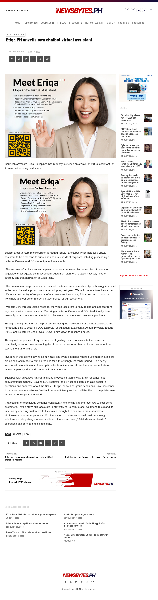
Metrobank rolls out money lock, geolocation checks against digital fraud (130, 255)
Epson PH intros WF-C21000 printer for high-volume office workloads (130, 195)
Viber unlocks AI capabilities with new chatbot (27, 523)
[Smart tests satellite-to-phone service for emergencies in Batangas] (148, 238)
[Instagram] (133, 10)
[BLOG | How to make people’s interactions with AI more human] (148, 224)
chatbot (17, 434)
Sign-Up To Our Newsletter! (134, 275)
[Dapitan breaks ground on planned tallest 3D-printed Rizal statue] (148, 210)
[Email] (33, 59)
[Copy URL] (47, 59)
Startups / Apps (15, 35)
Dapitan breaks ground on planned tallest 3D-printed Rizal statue (131, 210)
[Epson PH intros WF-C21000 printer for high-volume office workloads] (148, 194)
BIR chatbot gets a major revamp (79, 514)
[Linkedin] (139, 10)
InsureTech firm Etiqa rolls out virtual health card (29, 532)
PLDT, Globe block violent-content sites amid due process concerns (131, 132)
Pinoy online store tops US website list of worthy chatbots (86, 536)
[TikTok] (82, 582)
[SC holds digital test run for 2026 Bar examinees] (148, 118)
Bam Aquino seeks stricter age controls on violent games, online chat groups (130, 179)
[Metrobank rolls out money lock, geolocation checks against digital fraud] (148, 254)
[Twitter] (144, 10)
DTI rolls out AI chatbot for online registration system (31, 514)
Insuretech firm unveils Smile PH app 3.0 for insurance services (84, 524)
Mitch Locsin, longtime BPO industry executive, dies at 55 (131, 164)
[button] (151, 10)
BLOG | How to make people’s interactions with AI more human (131, 223)
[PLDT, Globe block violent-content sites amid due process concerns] (148, 131)
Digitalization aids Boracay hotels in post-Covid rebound (90, 457)
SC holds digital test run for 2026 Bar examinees (130, 117)
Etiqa (26, 434)
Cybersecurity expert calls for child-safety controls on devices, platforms (130, 149)
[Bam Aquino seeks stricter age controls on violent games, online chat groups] (148, 178)
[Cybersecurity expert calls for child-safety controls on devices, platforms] (148, 148)
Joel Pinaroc (19, 51)
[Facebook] (127, 10)
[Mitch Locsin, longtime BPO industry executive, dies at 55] (148, 164)
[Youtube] (92, 582)
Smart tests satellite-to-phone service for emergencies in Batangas (130, 239)
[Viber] (40, 59)
